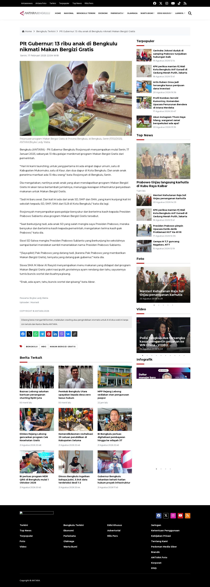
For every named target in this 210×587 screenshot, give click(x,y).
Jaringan (156, 525)
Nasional (69, 13)
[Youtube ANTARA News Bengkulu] (173, 3)
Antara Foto (41, 3)
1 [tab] (154, 305)
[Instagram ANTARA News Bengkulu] (166, 3)
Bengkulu (32, 346)
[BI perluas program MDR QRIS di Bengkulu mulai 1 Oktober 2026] (37, 461)
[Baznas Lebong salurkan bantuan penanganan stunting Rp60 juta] (37, 376)
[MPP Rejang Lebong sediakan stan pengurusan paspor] (115, 376)
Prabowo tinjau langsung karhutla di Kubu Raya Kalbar (163, 184)
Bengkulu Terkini (86, 13)
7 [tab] (170, 355)
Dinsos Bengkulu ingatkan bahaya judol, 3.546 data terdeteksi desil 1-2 (74, 479)
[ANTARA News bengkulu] (35, 13)
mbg (43, 346)
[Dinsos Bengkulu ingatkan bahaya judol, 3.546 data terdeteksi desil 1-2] (76, 461)
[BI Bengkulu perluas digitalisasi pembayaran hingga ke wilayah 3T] (115, 419)
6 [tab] (165, 355)
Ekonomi (103, 13)
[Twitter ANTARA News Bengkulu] (160, 3)
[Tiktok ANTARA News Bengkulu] (179, 3)
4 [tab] (168, 305)
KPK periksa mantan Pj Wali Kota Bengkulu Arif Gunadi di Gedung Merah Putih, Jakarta (170, 69)
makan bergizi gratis (63, 346)
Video (141, 309)
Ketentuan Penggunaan (165, 530)
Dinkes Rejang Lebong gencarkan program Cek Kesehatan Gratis (34, 437)
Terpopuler (64, 3)
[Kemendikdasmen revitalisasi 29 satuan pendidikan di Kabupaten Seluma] (76, 419)
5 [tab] (172, 305)
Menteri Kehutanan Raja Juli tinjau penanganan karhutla (162, 293)
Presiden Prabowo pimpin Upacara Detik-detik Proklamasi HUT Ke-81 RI (168, 229)
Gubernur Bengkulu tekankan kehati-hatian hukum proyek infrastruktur (114, 479)
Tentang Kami (159, 541)
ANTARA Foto (159, 557)
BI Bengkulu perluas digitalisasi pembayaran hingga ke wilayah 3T (111, 437)
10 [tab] (184, 355)
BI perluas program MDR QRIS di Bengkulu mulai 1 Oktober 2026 (34, 479)
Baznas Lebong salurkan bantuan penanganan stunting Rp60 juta (34, 394)
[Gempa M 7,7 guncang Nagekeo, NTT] (144, 246)
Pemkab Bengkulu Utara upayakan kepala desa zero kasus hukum (75, 394)
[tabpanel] (163, 285)
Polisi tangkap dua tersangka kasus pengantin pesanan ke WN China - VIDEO (162, 341)
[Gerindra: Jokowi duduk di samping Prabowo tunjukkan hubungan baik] (144, 55)
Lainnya (179, 13)
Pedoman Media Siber (164, 546)
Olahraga (132, 13)
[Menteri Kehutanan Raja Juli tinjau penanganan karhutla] (144, 199)
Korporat (156, 562)
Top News (77, 3)
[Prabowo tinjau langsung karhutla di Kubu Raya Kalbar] (163, 161)
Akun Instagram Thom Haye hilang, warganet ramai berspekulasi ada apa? (169, 120)
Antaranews (26, 3)
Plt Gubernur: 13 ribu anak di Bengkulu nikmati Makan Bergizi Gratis (97, 31)
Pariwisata (117, 13)
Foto (140, 259)
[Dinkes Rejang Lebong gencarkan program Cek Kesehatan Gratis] (37, 419)
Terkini (53, 3)
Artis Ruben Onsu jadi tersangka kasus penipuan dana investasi (168, 85)
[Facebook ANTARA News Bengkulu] (154, 3)
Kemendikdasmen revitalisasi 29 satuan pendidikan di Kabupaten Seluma (76, 437)
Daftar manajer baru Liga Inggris (159, 456)
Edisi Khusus (164, 13)
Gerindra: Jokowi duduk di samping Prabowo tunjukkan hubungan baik (170, 53)
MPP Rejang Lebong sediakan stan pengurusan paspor (113, 394)
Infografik (145, 359)
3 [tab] (163, 305)
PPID (154, 568)
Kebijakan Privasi (161, 536)
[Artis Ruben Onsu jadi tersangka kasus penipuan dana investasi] (144, 86)
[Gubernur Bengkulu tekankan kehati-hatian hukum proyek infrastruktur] (115, 461)
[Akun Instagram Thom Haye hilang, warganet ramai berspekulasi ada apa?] (144, 121)
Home (58, 13)
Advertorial (113, 530)
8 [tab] (174, 355)
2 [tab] (158, 305)
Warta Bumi (147, 13)
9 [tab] (179, 355)
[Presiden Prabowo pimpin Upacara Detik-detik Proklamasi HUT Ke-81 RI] (144, 230)
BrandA (155, 552)
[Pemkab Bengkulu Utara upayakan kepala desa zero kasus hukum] (76, 376)
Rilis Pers (89, 3)
